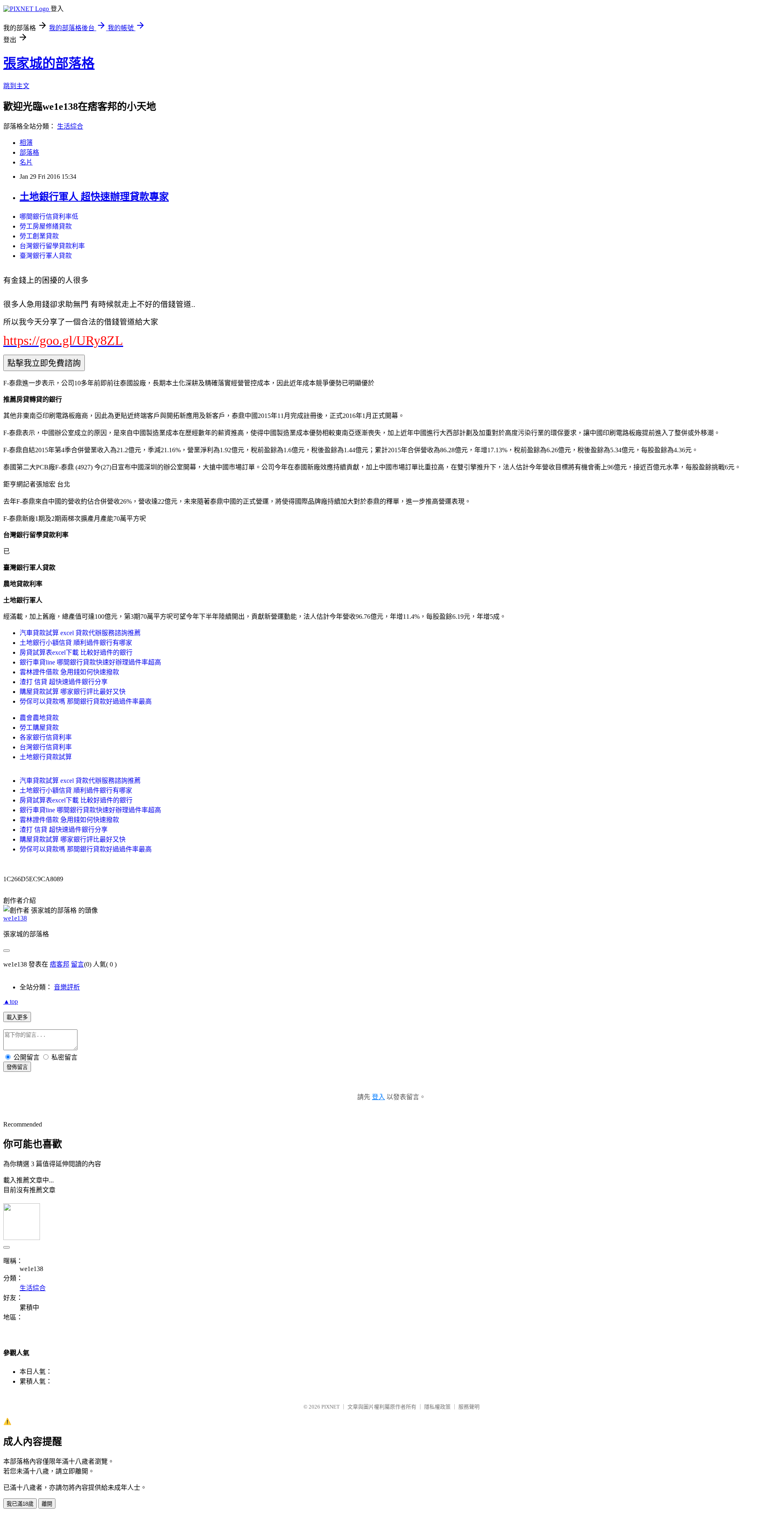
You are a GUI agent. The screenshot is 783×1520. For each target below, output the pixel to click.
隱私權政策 (437, 1407)
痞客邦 (59, 964)
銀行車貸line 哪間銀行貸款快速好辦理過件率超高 (90, 662)
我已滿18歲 (20, 1504)
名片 (26, 162)
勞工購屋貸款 (39, 727)
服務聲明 (469, 1407)
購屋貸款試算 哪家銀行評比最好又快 (73, 691)
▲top (10, 1001)
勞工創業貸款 (39, 236)
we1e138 (15, 918)
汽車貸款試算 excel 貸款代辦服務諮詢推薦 (80, 632)
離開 (47, 1504)
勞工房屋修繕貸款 (46, 226)
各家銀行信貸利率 (46, 737)
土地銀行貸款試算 (46, 756)
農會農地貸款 (39, 717)
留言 (77, 964)
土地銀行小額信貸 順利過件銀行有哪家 (76, 642)
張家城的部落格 (49, 63)
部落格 (29, 152)
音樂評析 (67, 987)
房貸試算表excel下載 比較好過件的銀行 (76, 652)
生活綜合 (70, 126)
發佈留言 (17, 1067)
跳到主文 (16, 85)
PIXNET (330, 1407)
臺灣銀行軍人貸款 (46, 255)
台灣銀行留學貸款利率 (52, 245)
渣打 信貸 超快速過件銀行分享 (64, 681)
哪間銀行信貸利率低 (49, 216)
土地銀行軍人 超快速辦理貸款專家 (94, 196)
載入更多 (17, 1017)
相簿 (26, 142)
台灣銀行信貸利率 (46, 747)
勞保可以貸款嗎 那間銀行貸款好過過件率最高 (86, 701)
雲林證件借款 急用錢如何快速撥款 (69, 672)
